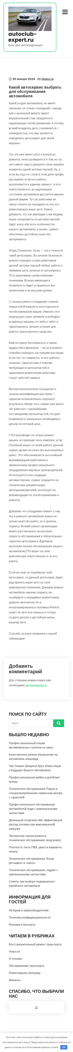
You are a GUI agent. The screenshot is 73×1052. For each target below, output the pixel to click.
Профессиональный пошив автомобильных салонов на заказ (31, 745)
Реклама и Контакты (22, 925)
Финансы (15, 980)
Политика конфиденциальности (29, 917)
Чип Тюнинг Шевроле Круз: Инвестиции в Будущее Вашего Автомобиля (35, 768)
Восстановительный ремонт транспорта (35, 944)
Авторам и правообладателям (29, 910)
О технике (15, 959)
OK (64, 1047)
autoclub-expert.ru (22, 37)
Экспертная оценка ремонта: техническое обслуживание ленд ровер (35, 838)
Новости (47, 79)
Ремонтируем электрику (24, 973)
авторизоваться (36, 685)
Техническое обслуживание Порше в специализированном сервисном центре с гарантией (35, 793)
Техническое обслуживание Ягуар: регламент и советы (31, 861)
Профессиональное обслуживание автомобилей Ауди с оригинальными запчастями (33, 808)
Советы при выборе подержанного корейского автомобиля (32, 883)
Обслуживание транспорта (26, 966)
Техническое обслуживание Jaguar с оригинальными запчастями (33, 872)
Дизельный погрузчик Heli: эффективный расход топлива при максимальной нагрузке (35, 824)
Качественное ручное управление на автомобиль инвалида (33, 757)
